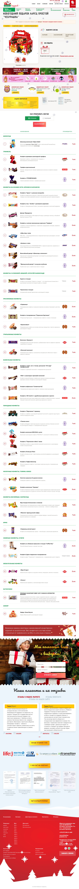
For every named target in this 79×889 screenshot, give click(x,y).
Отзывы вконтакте (53, 697)
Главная (33, 3)
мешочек (5, 829)
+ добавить (15, 92)
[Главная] (12, 3)
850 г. (15, 831)
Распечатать (70, 14)
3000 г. (16, 842)
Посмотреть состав (67, 56)
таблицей (47, 118)
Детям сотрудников (31, 26)
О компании (44, 3)
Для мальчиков (27, 827)
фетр (4, 836)
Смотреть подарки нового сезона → (53, 21)
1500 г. (16, 836)
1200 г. (16, 834)
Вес (15, 823)
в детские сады (17, 26)
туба (4, 834)
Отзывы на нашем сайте (39, 699)
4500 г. (16, 843)
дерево (5, 825)
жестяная (5, 827)
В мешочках (66, 9)
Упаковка (6, 823)
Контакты (67, 3)
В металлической (56, 9)
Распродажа (6, 856)
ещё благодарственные (39, 801)
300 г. (15, 825)
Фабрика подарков (41, 886)
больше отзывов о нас (39, 743)
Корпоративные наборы (9, 858)
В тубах (73, 9)
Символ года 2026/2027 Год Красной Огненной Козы (16, 852)
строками (33, 118)
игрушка (5, 832)
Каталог (39, 3)
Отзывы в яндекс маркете (29, 697)
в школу (7, 26)
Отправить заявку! (50, 675)
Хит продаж (6, 850)
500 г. (15, 827)
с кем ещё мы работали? (39, 765)
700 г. (15, 829)
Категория (6, 848)
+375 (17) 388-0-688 (55, 1)
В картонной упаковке (40, 9)
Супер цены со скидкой (9, 854)
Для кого (25, 823)
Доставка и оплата (59, 3)
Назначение (39, 848)
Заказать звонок (68, 853)
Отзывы (55, 817)
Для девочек (26, 825)
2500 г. (16, 840)
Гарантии (51, 3)
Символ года (18, 9)
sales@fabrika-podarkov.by (64, 836)
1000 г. (16, 832)
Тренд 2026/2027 (7, 9)
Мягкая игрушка (28, 9)
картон (5, 831)
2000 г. (16, 838)
